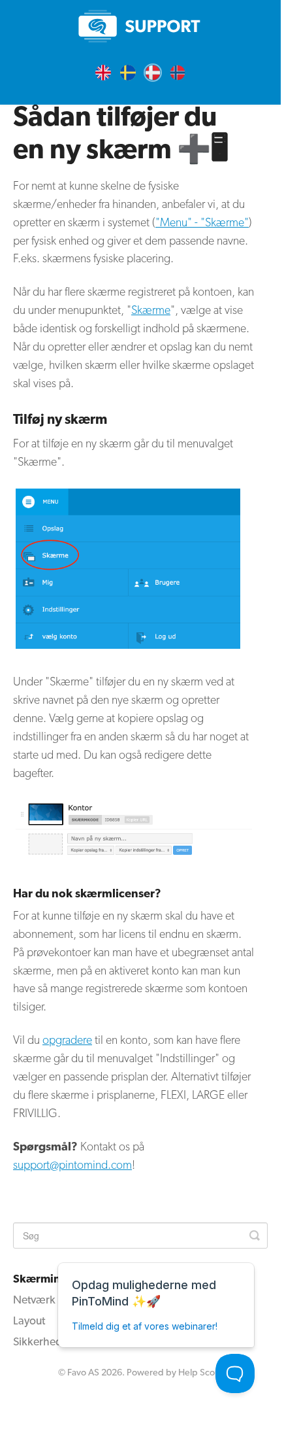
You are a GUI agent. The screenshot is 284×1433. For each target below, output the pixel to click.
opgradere (67, 1039)
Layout (29, 1320)
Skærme (150, 310)
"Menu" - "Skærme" (202, 222)
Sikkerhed (38, 1341)
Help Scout (200, 1371)
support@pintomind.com (72, 1164)
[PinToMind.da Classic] (140, 26)
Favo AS (83, 1371)
